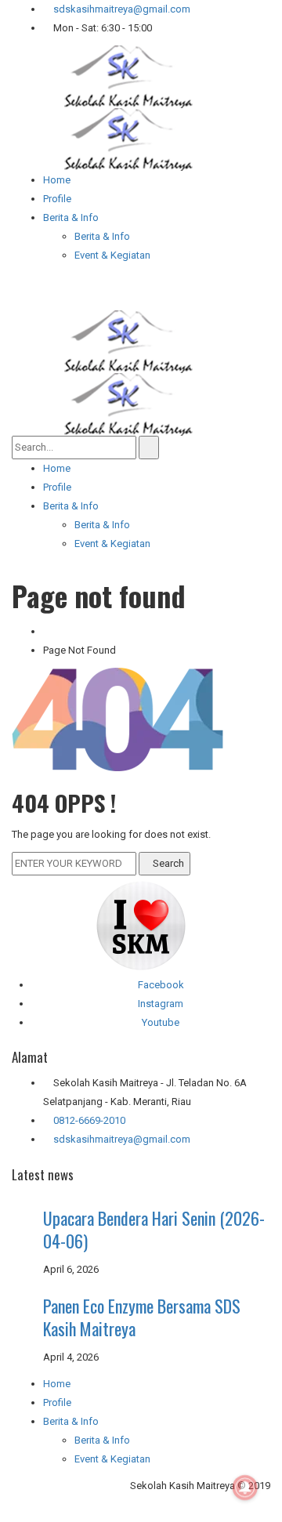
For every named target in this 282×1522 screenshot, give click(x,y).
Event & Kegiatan (112, 1459)
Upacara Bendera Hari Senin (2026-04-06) (154, 1229)
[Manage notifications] (245, 1487)
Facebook (161, 985)
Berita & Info (102, 1440)
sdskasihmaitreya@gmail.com (120, 9)
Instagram (160, 1003)
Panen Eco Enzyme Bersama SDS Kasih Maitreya (141, 1317)
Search (168, 863)
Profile (57, 1402)
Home (56, 1384)
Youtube (160, 1022)
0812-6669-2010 (89, 1120)
